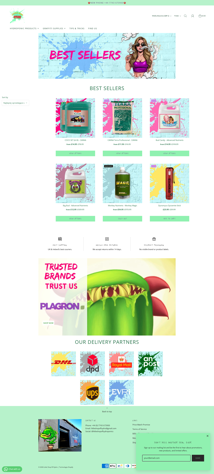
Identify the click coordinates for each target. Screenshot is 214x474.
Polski (176, 16)
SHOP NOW (48, 323)
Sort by (5, 97)
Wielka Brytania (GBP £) (161, 16)
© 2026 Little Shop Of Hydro (48, 467)
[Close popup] (207, 436)
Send (198, 458)
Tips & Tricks (76, 28)
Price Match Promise (141, 424)
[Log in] (194, 16)
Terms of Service (140, 429)
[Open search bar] (186, 16)
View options (75, 153)
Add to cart (169, 218)
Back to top (107, 411)
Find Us (92, 28)
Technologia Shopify (66, 467)
